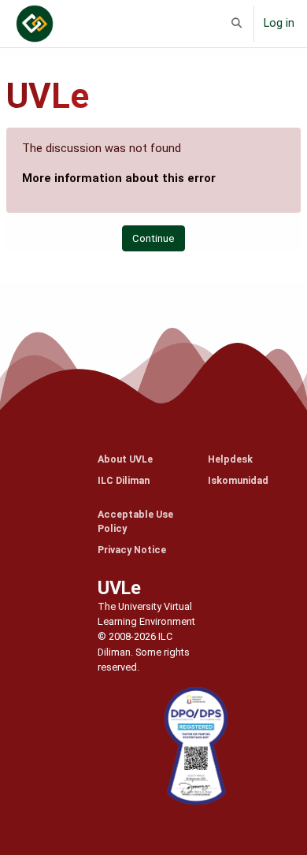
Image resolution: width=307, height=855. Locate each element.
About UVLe (125, 459)
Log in (279, 23)
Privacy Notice (132, 550)
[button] (237, 23)
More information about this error (119, 178)
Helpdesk (230, 459)
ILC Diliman (124, 480)
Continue (153, 238)
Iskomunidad (238, 480)
